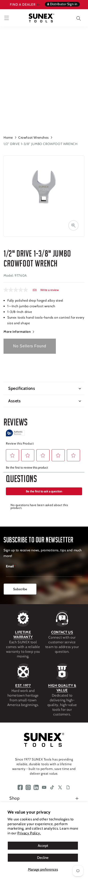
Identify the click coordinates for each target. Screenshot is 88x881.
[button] (75, 18)
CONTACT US (62, 632)
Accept (43, 846)
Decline (43, 858)
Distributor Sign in (63, 4)
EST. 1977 (23, 685)
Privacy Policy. (29, 833)
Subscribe (20, 589)
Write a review (49, 289)
